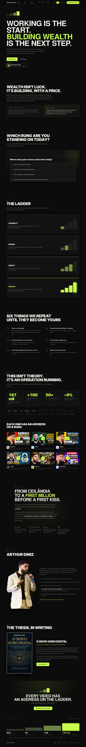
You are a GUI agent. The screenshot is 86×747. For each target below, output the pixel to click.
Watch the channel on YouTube (43, 708)
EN (57, 2)
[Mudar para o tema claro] (64, 2)
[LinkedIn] (65, 742)
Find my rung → (12, 59)
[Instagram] (58, 742)
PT (54, 2)
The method (32, 2)
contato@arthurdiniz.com (73, 742)
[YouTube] (55, 742)
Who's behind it (41, 2)
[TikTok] (62, 742)
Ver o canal (23, 59)
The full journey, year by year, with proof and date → (52, 599)
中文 (61, 2)
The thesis (19, 2)
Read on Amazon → (42, 664)
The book (48, 2)
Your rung (25, 2)
